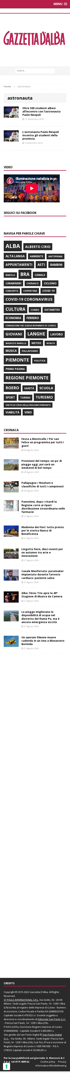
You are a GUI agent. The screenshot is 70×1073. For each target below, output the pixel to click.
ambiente (36, 256)
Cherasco (33, 283)
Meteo (36, 343)
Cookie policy (47, 1061)
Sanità (29, 388)
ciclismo (50, 283)
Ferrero (33, 318)
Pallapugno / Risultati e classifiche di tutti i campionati (42, 484)
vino (28, 412)
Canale (40, 275)
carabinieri (13, 283)
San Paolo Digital (29, 1034)
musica (11, 351)
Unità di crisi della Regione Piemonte (28, 405)
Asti (41, 264)
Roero (12, 387)
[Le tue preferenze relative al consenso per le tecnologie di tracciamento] (6, 1066)
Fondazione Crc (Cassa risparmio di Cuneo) (31, 325)
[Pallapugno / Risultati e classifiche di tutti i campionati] (11, 490)
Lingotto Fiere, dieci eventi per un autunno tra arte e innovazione (42, 552)
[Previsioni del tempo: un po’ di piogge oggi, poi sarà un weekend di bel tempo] (11, 468)
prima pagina (15, 369)
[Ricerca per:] (35, 70)
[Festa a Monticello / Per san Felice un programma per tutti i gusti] (11, 446)
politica (39, 360)
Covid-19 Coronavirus (29, 299)
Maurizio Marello (16, 343)
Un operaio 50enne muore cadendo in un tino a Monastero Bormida (42, 641)
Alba (13, 246)
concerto (12, 290)
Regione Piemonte (27, 378)
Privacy (62, 1061)
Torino (25, 397)
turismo (44, 397)
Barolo (10, 275)
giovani (14, 334)
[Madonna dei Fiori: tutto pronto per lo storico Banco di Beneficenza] (11, 534)
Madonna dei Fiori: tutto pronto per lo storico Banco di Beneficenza (42, 530)
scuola (46, 388)
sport (10, 397)
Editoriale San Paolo (49, 1019)
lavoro (56, 334)
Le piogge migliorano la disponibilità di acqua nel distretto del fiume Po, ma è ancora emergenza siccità (40, 617)
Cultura (15, 309)
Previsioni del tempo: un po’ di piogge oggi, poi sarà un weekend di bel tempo (41, 464)
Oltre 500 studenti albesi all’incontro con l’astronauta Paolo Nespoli (41, 111)
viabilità (12, 412)
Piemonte (17, 360)
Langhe (36, 334)
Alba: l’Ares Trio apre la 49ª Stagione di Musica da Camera (41, 594)
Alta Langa (15, 256)
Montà (50, 343)
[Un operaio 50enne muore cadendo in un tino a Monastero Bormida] (11, 644)
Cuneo (35, 309)
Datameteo (52, 309)
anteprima (55, 256)
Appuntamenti (19, 264)
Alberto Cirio (37, 246)
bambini (56, 265)
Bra (24, 274)
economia (13, 318)
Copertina (30, 290)
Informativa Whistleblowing (50, 1065)
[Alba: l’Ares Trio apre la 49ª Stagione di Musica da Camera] (11, 600)
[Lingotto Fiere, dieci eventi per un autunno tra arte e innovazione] (11, 556)
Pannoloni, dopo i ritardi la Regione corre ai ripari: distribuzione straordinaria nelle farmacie (43, 507)
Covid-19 (48, 290)
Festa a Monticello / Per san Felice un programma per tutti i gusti (42, 442)
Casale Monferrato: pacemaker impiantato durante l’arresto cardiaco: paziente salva (42, 574)
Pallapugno (30, 351)
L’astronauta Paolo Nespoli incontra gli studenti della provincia (40, 135)
